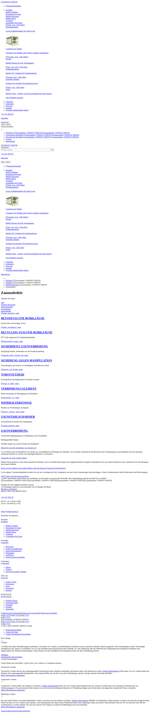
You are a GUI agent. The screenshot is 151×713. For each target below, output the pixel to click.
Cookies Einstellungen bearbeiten (18, 634)
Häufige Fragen (11, 601)
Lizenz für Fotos (12, 632)
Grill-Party (10, 555)
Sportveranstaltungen (13, 551)
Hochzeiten (10, 553)
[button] (75, 522)
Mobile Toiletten (12, 12)
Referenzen (10, 584)
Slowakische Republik (14, 137)
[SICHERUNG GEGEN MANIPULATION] (14, 355)
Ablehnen (4, 655)
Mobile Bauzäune (12, 16)
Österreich (9, 133)
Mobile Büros (11, 19)
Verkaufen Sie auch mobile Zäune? (14, 458)
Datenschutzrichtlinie (13, 630)
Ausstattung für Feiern (14, 23)
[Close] (2, 129)
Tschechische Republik (14, 135)
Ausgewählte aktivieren (10, 711)
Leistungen (10, 104)
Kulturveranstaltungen (14, 549)
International (10, 141)
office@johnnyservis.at (9, 512)
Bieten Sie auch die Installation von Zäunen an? (18, 448)
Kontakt (9, 108)
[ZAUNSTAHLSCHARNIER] (12, 412)
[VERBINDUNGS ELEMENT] (10, 384)
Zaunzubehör (6, 311)
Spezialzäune (6, 309)
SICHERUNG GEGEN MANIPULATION (26, 360)
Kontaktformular (12, 603)
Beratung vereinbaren (9, 489)
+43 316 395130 (7, 114)
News (8, 586)
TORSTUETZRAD (12, 374)
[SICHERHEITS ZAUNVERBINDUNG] (12, 341)
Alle (2, 303)
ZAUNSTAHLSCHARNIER (18, 416)
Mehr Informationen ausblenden (13, 675)
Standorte (4, 118)
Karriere (9, 590)
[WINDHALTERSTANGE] (10, 398)
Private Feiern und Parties (15, 557)
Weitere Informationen (111, 671)
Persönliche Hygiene (13, 14)
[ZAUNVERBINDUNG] (10, 426)
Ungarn (8, 139)
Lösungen (9, 102)
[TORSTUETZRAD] (12, 369)
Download (10, 588)
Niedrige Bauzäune (8, 305)
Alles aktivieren (24, 711)
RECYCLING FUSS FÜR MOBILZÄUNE (26, 332)
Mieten (8, 567)
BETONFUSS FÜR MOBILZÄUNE (22, 318)
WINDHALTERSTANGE (16, 402)
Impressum (10, 609)
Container (9, 21)
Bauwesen (9, 547)
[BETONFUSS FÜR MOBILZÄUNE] (10, 313)
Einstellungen (6, 657)
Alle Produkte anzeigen (14, 98)
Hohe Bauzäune (7, 307)
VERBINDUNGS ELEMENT (18, 388)
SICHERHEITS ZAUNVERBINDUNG (24, 346)
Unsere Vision (11, 582)
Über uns (9, 106)
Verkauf (9, 570)
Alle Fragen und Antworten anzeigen (15, 476)
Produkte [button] (9, 10)
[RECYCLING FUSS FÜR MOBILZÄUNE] (11, 327)
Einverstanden (17, 657)
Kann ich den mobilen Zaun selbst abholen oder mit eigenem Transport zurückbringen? (33, 468)
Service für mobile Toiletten (16, 572)
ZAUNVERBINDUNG (14, 430)
